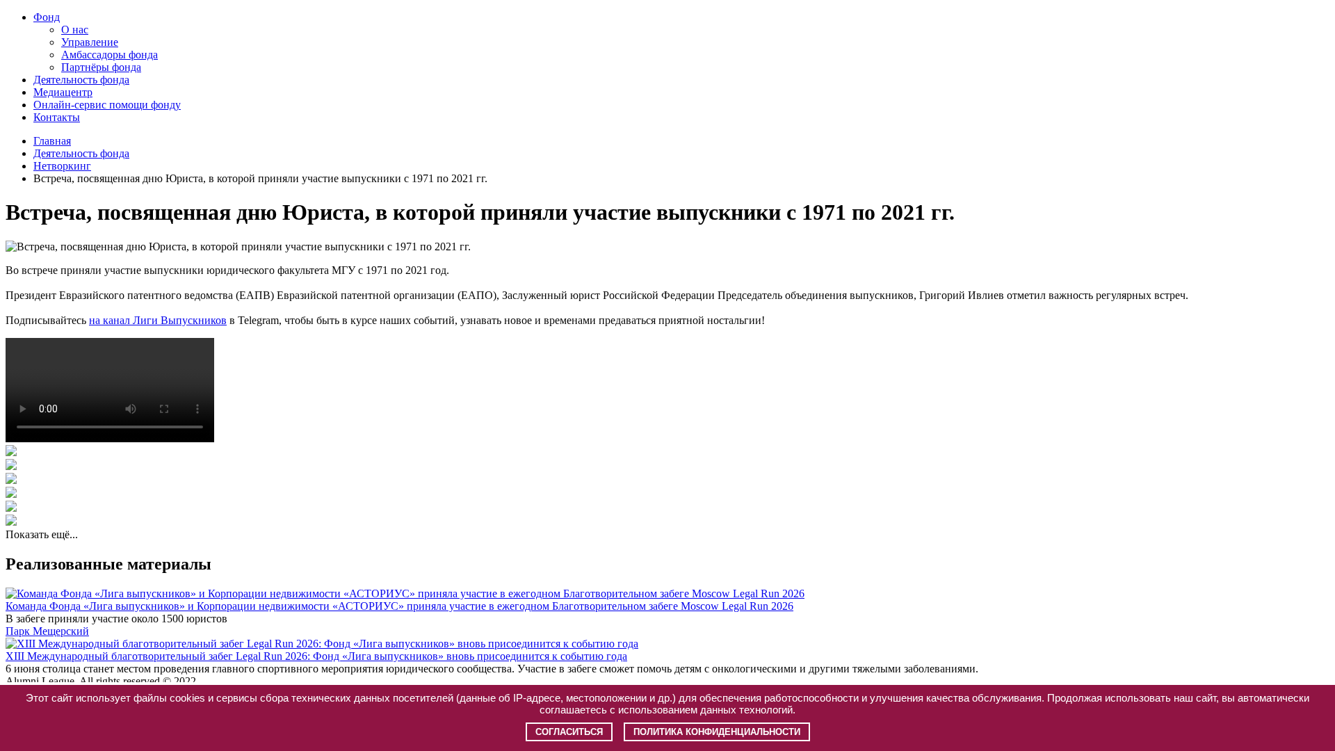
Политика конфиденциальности (716, 732)
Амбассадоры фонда (109, 54)
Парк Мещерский (47, 631)
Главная (52, 141)
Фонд (46, 17)
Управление (89, 42)
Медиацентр (62, 92)
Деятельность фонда (81, 80)
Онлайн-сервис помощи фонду (107, 105)
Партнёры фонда (101, 67)
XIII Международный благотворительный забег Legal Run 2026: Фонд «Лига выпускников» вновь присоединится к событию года (316, 656)
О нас (74, 29)
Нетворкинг (62, 166)
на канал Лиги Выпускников (158, 320)
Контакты (56, 117)
